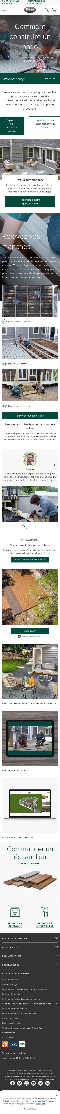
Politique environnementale (14, 1008)
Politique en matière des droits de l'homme (21, 998)
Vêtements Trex (9, 1032)
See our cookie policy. (37, 1101)
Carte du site (7, 1037)
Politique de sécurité (11, 994)
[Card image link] (30, 300)
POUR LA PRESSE (10, 965)
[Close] (56, 1095)
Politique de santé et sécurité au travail (19, 1013)
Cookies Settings (30, 1109)
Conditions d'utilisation (12, 1023)
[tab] (24, 526)
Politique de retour (10, 979)
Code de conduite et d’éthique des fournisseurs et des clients (29, 1003)
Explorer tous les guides (30, 415)
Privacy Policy (41, 1103)
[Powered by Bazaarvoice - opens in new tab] (29, 637)
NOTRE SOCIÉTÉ (10, 947)
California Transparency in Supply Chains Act (22, 1027)
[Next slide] (54, 465)
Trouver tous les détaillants (14, 1053)
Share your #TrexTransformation (30, 559)
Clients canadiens (10, 1018)
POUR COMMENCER (11, 956)
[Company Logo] (30, 10)
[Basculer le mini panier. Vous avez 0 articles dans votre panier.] (54, 11)
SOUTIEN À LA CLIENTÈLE (15, 938)
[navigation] (30, 7)
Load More (23, 631)
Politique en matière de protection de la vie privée (24, 989)
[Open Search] (47, 10)
